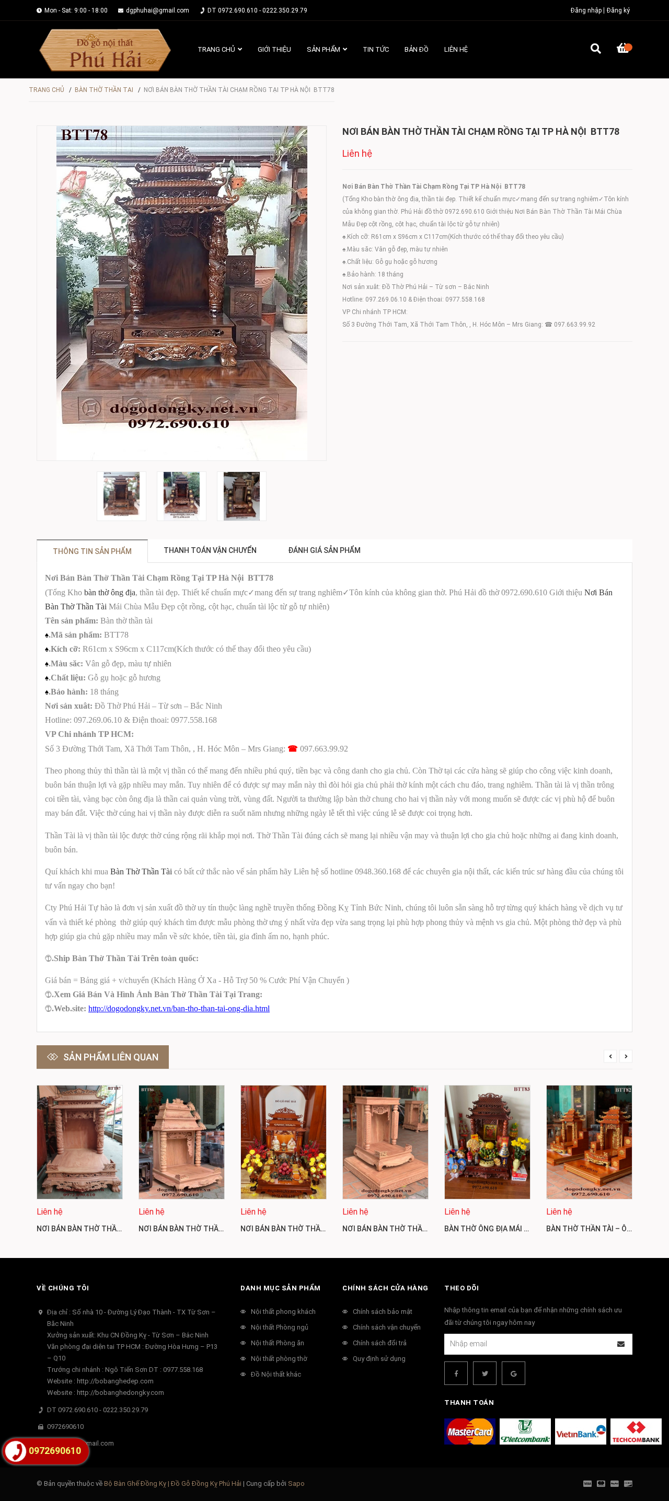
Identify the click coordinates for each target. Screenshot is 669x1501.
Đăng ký (618, 10)
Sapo (296, 1483)
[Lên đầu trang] (640, 1450)
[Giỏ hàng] (624, 49)
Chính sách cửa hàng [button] (385, 1288)
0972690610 (65, 1426)
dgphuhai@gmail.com (157, 10)
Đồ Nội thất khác (276, 1374)
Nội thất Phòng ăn (277, 1343)
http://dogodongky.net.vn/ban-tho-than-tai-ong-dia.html (179, 1008)
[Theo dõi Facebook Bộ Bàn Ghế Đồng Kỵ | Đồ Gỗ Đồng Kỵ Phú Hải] (456, 1373)
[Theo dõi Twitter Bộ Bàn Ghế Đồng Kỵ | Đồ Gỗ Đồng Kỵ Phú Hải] (485, 1373)
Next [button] (625, 1056)
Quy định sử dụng (379, 1359)
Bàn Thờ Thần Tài (141, 871)
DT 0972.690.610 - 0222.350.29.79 (257, 10)
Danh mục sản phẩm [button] (280, 1288)
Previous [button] (610, 1056)
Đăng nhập (586, 10)
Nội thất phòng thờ (279, 1359)
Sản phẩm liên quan (110, 1057)
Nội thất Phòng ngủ (279, 1327)
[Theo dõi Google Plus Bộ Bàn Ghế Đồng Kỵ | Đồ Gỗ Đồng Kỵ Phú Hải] (513, 1373)
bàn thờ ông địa (109, 592)
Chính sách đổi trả (380, 1343)
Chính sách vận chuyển (387, 1327)
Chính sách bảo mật (382, 1311)
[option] (121, 496)
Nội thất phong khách (283, 1311)
